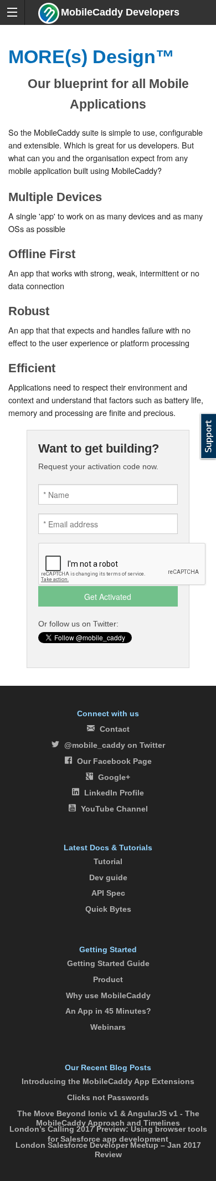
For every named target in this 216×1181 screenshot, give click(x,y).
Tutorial (108, 861)
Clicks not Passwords (108, 1097)
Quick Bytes (108, 909)
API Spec (108, 893)
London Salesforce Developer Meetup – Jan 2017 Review (108, 1150)
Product (108, 979)
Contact (115, 729)
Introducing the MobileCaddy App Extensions (108, 1081)
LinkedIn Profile (114, 792)
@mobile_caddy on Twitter (114, 745)
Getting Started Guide (108, 963)
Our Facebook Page (114, 761)
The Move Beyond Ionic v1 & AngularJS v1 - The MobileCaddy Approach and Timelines (108, 1118)
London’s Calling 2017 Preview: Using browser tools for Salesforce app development (108, 1133)
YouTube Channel (114, 808)
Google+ (114, 777)
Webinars (108, 1027)
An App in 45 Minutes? (108, 1011)
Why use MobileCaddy (108, 995)
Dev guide (108, 877)
